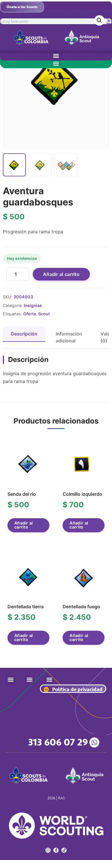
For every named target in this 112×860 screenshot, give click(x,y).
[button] (56, 55)
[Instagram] (48, 850)
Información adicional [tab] (69, 337)
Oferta (29, 313)
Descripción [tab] (24, 334)
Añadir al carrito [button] (23, 524)
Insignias (33, 305)
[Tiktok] (64, 850)
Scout (44, 313)
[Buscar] (109, 21)
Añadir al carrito (61, 274)
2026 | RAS (56, 798)
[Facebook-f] (56, 850)
